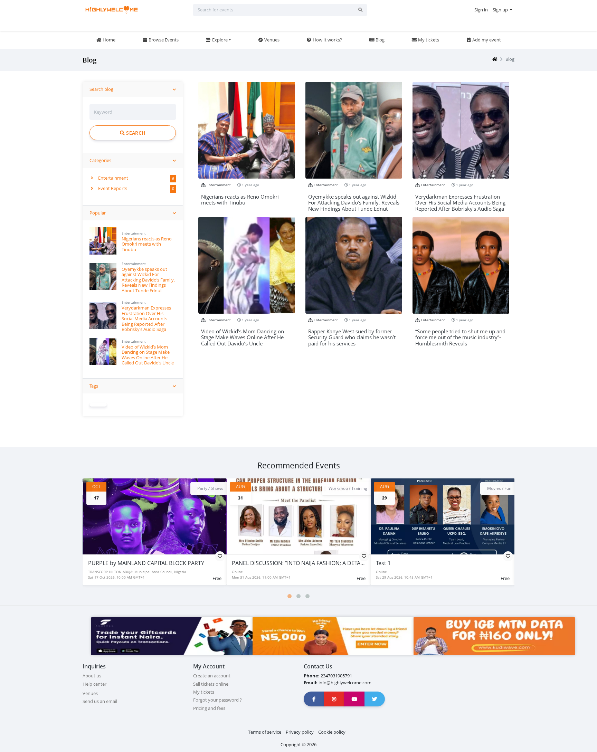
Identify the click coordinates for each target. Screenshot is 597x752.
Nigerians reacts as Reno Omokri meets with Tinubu (147, 244)
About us (92, 676)
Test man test (393, 563)
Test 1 (239, 563)
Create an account (211, 676)
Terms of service (264, 732)
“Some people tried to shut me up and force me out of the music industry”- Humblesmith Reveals (460, 335)
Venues (271, 40)
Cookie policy (331, 732)
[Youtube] (354, 699)
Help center (94, 684)
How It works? (327, 40)
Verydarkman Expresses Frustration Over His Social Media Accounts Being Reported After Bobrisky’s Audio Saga (146, 318)
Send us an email (100, 701)
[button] (289, 596)
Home (108, 40)
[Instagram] (334, 699)
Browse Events (163, 40)
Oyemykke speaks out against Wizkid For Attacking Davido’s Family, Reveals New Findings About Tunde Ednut (148, 280)
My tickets (428, 40)
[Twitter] (374, 699)
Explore (219, 40)
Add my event (486, 40)
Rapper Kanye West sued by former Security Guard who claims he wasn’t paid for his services (352, 335)
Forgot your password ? (217, 700)
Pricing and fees (209, 708)
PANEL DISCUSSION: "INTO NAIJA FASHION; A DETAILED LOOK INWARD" (178, 563)
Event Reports (112, 188)
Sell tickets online (210, 684)
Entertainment (112, 178)
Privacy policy (300, 732)
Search (135, 133)
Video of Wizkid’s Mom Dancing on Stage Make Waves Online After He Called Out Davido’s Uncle (148, 355)
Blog (380, 40)
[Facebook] (314, 699)
